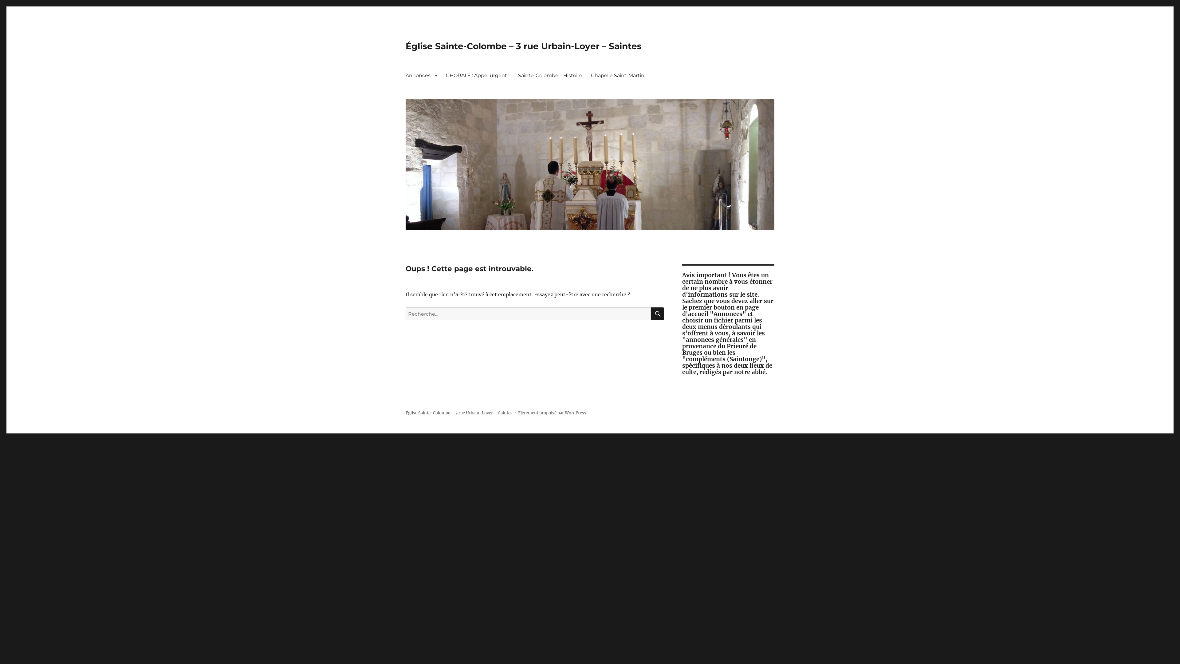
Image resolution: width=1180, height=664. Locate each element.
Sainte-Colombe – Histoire (550, 75)
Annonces (418, 75)
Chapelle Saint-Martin (617, 75)
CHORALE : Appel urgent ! (477, 75)
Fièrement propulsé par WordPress (552, 413)
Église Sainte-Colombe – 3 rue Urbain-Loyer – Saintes (524, 46)
